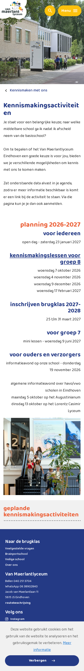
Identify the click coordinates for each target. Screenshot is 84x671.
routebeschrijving (18, 602)
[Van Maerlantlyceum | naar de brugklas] (13, 9)
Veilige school (15, 559)
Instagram (17, 619)
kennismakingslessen (39, 255)
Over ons (11, 565)
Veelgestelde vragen (19, 548)
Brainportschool (16, 554)
